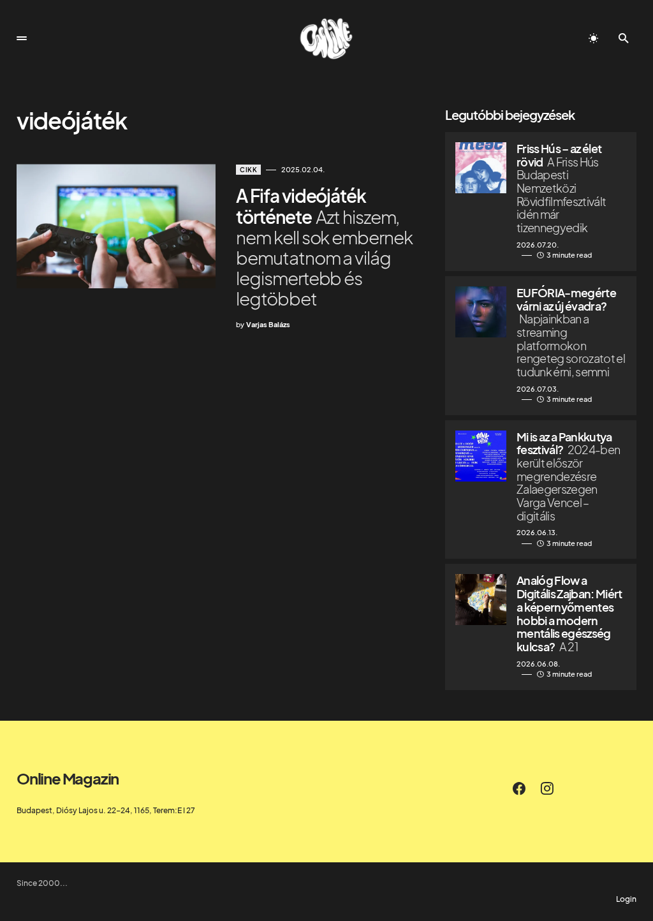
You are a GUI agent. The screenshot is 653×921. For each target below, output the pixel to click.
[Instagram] (547, 788)
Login (626, 899)
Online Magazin (68, 778)
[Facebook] (519, 788)
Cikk (248, 169)
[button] (21, 38)
